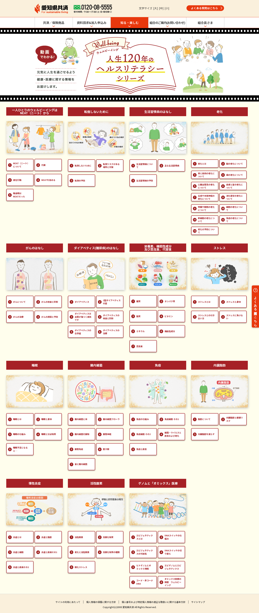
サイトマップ (198, 602)
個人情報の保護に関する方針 (101, 602)
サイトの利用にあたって (68, 602)
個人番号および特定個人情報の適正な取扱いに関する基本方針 (153, 602)
